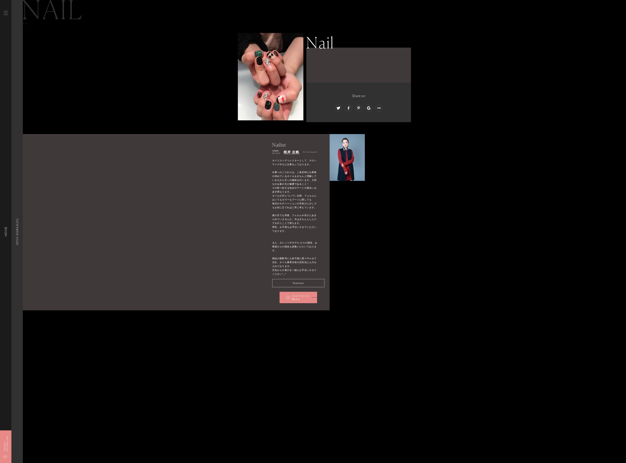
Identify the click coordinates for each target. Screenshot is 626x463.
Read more (298, 283)
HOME (5, 231)
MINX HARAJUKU (17, 231)
